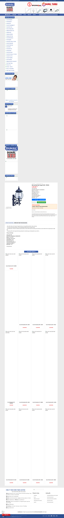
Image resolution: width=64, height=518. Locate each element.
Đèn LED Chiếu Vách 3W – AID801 (24, 479)
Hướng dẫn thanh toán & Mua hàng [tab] (20, 222)
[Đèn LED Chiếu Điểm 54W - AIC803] (38, 288)
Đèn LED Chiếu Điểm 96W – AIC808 (51, 402)
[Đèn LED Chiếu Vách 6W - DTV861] (51, 288)
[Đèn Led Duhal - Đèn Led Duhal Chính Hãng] (11, 7)
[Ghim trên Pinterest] (38, 219)
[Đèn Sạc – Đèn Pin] (6, 67)
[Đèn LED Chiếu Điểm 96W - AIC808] (51, 366)
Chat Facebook (42, 199)
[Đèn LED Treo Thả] (6, 56)
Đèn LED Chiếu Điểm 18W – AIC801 (11, 479)
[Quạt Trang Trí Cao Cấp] (6, 70)
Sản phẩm (20, 14)
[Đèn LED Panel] (6, 50)
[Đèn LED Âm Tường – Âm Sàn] (6, 41)
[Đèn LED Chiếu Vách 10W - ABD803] (11, 259)
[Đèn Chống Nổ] (6, 39)
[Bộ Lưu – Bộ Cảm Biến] (6, 68)
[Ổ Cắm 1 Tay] (6, 65)
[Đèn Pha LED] (6, 23)
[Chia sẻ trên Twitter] (34, 219)
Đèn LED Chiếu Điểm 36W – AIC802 (38, 479)
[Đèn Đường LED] (6, 21)
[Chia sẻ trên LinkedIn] (39, 219)
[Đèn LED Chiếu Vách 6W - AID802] (51, 444)
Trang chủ (8, 14)
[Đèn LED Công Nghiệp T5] (6, 25)
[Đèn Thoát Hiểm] (6, 59)
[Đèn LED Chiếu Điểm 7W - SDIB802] (38, 366)
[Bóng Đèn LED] (6, 32)
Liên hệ (34, 14)
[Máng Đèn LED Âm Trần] (6, 30)
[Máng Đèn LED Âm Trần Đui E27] (6, 61)
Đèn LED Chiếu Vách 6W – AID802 (51, 479)
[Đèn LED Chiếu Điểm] (6, 43)
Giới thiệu (14, 14)
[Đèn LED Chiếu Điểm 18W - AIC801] (11, 444)
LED (34, 215)
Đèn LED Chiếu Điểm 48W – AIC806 (24, 402)
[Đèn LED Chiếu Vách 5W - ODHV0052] (11, 366)
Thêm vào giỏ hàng (41, 202)
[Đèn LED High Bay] (6, 20)
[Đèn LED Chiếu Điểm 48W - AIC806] (24, 366)
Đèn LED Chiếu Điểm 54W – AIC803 (38, 324)
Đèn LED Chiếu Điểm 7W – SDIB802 (38, 402)
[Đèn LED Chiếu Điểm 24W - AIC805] (24, 288)
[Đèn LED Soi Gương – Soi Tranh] (6, 54)
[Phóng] (6, 208)
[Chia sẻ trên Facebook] (32, 219)
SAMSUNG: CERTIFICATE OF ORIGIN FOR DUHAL (12, 109)
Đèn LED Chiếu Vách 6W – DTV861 (51, 324)
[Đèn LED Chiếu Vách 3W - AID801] (24, 444)
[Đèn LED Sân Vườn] (6, 52)
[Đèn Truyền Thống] (6, 63)
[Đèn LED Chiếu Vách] (6, 45)
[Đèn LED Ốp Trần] (6, 48)
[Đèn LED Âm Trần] (6, 27)
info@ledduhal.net (12, 499)
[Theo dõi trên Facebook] (56, 0)
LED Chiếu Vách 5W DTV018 (39, 215)
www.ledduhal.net (21, 499)
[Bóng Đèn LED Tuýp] (6, 36)
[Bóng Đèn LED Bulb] (6, 34)
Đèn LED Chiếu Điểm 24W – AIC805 (24, 324)
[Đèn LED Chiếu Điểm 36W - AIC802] (38, 444)
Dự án (25, 14)
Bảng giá (29, 14)
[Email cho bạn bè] (36, 219)
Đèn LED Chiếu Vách (40, 183)
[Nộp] (58, 15)
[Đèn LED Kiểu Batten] (6, 38)
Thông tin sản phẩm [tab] (9, 222)
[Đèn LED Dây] (6, 47)
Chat (36, 199)
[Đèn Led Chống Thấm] (6, 29)
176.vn (20, 516)
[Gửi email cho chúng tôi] (57, 0)
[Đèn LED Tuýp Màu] (6, 58)
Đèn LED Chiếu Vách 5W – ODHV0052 (11, 403)
